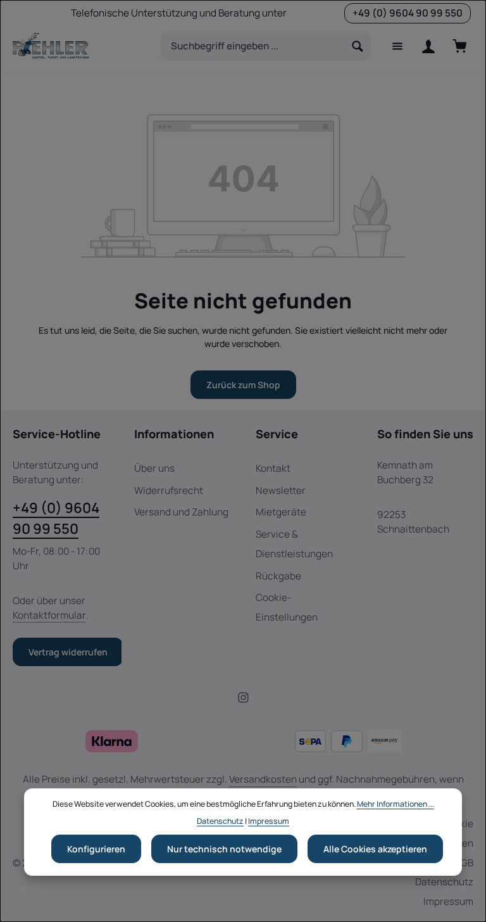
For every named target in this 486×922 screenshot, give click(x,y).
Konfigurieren (96, 849)
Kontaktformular (49, 615)
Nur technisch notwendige (224, 849)
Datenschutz (444, 881)
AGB (463, 862)
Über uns (154, 468)
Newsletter (281, 490)
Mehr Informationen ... (395, 804)
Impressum (448, 901)
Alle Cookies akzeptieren (375, 849)
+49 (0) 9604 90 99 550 (56, 518)
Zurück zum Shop (243, 385)
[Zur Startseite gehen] (51, 46)
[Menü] (397, 46)
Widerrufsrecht (168, 490)
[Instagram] (243, 700)
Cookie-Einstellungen (287, 607)
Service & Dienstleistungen (294, 543)
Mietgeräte (281, 512)
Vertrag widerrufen (68, 652)
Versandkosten (263, 779)
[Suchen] (357, 46)
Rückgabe (278, 576)
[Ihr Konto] (428, 46)
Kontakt (273, 468)
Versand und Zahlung (181, 512)
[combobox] (252, 46)
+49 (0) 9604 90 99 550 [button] (407, 13)
